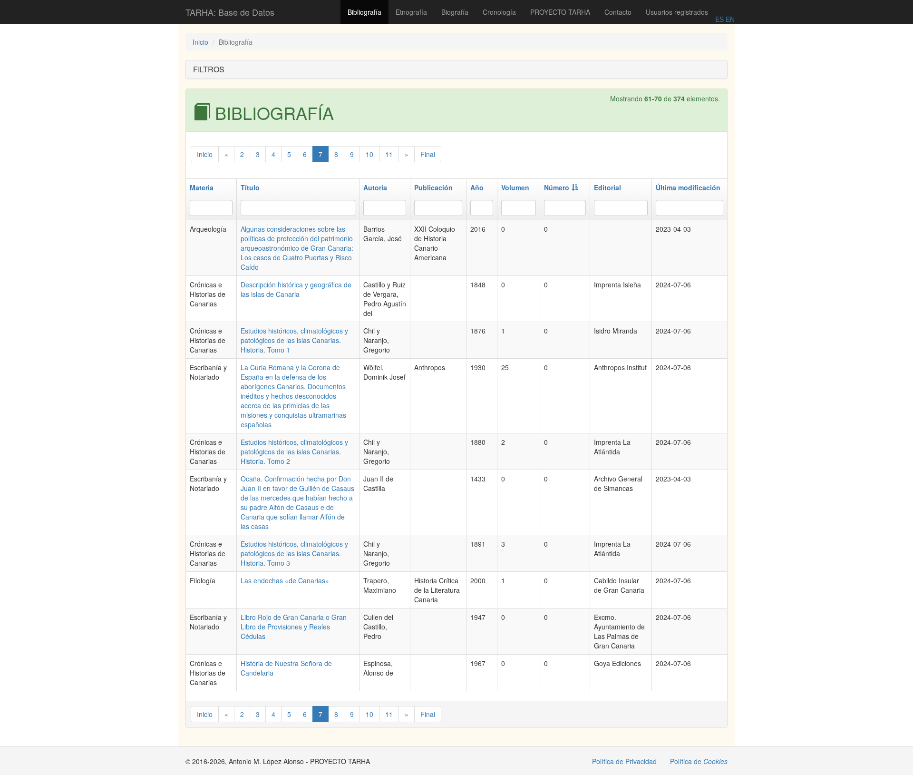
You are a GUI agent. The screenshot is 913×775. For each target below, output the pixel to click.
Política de (699, 761)
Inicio (200, 42)
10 (369, 154)
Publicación (433, 187)
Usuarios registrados (677, 12)
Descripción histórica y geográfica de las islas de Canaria (296, 289)
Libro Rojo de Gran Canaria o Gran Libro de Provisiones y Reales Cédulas (294, 626)
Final (427, 154)
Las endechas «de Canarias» (285, 580)
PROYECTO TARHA (560, 12)
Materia (202, 187)
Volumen (515, 187)
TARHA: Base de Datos (229, 12)
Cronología (499, 12)
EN (729, 19)
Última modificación (688, 187)
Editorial (607, 187)
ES (719, 19)
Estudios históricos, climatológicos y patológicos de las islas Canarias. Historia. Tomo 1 (294, 340)
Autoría (375, 187)
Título (250, 187)
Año (477, 187)
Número (556, 187)
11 (389, 154)
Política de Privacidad (624, 761)
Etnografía (411, 12)
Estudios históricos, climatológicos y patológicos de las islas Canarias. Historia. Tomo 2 (294, 451)
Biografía (454, 12)
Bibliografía (364, 12)
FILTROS (208, 69)
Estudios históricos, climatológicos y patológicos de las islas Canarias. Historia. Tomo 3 (294, 553)
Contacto (617, 12)
